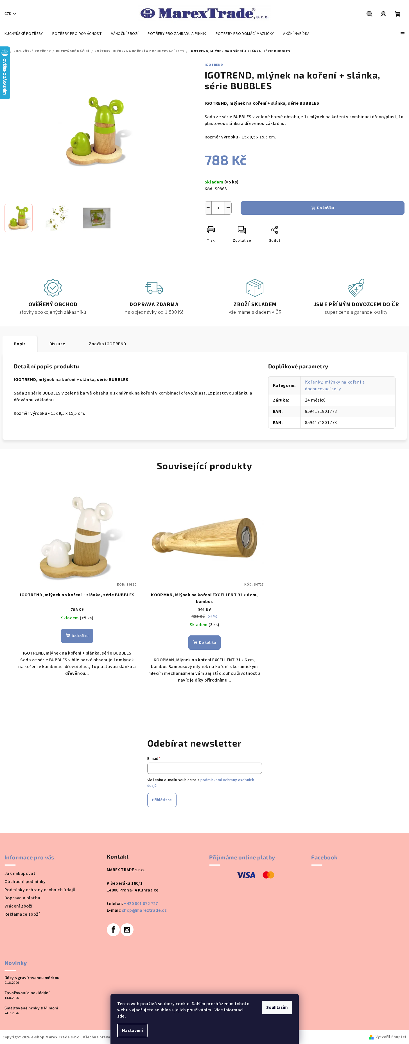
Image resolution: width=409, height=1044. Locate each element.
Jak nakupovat (19, 873)
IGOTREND (214, 64)
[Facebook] (113, 929)
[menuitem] (24, 33)
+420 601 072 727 (141, 903)
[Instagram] (127, 929)
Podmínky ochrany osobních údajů (39, 890)
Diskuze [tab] (57, 344)
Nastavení (132, 1030)
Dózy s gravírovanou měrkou (31, 978)
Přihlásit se (162, 800)
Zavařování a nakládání (27, 993)
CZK (7, 14)
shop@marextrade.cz (144, 910)
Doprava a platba (22, 898)
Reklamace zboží (22, 914)
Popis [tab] (20, 344)
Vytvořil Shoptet (391, 1037)
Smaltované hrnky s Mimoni (31, 1008)
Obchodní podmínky (25, 882)
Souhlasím (277, 1007)
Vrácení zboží (18, 906)
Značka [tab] (107, 344)
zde (121, 1016)
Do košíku (325, 208)
